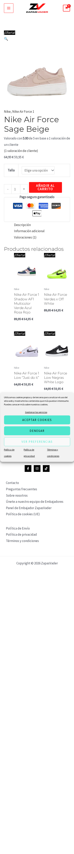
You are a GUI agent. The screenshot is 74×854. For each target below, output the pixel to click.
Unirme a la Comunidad (37, 464)
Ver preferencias (37, 442)
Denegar (37, 431)
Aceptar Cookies (37, 420)
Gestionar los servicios (36, 412)
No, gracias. (37, 472)
